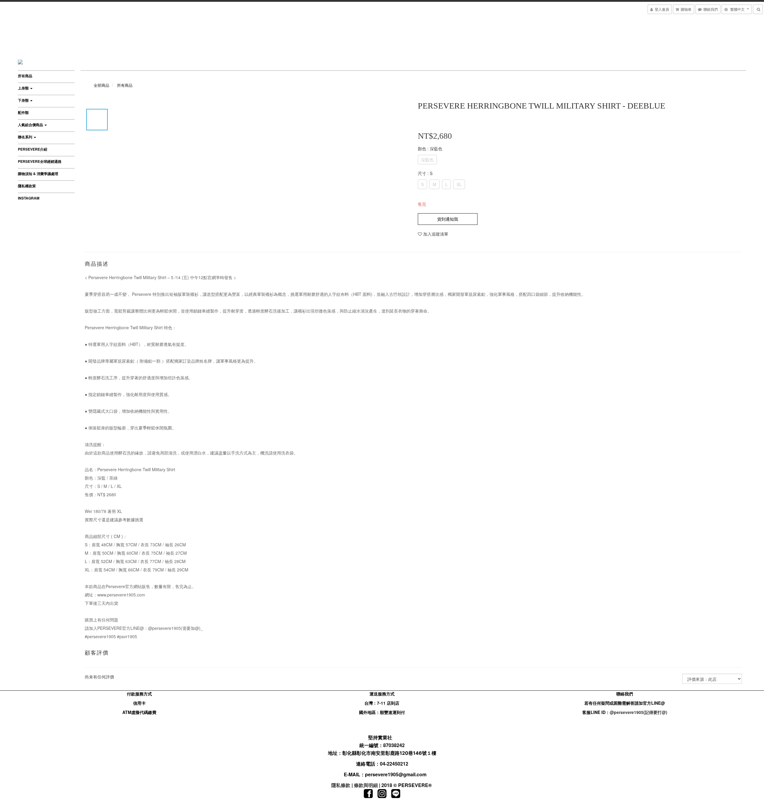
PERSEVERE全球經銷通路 (39, 161)
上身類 (24, 88)
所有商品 (25, 75)
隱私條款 (340, 785)
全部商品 (101, 85)
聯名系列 (25, 137)
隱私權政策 (27, 185)
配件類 (23, 112)
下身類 (24, 100)
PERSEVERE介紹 (32, 149)
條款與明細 (366, 785)
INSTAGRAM (28, 198)
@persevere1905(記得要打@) (638, 712)
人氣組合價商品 (31, 124)
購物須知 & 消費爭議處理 (38, 173)
